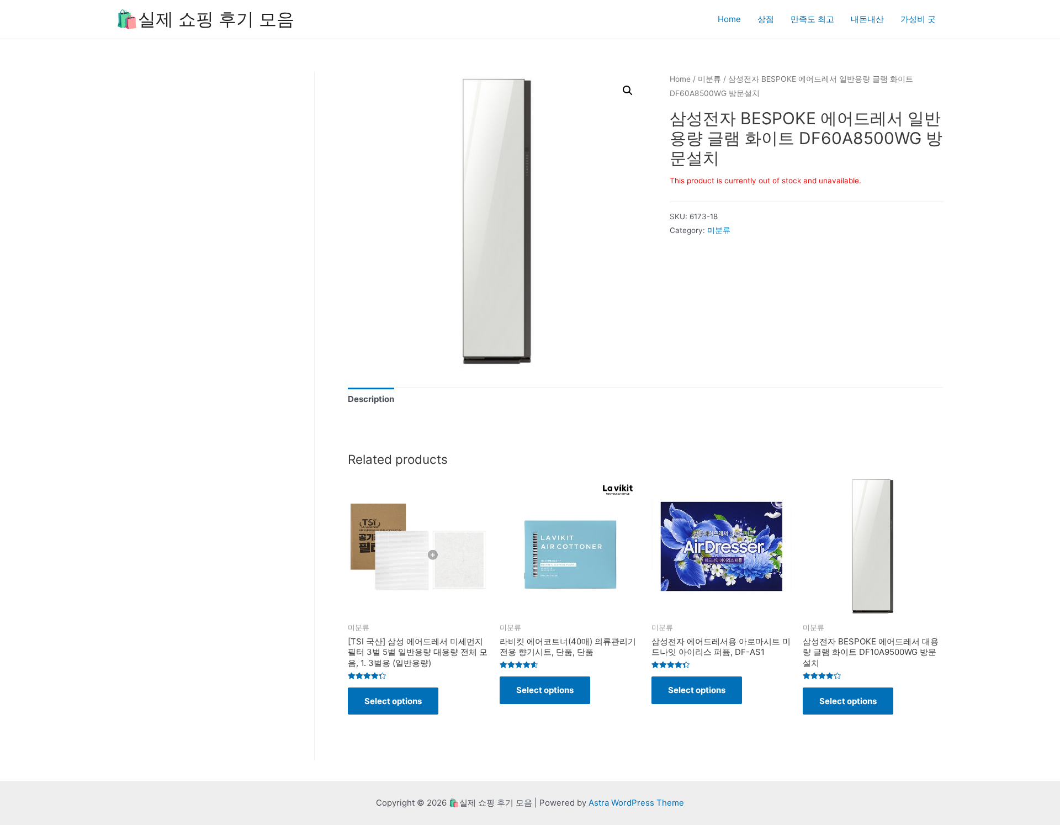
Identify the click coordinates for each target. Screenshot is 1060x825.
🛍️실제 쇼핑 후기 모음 (205, 19)
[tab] (371, 399)
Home (729, 19)
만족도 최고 (812, 19)
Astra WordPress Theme (636, 802)
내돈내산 (867, 19)
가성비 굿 (918, 19)
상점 (765, 19)
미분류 (709, 79)
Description (371, 399)
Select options (393, 701)
